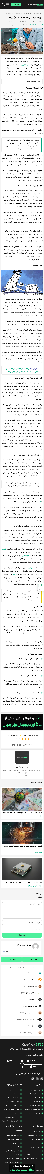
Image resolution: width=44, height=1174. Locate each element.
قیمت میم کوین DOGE (13, 1155)
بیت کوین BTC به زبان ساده (12, 1105)
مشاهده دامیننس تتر (14, 1090)
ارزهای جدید (7, 967)
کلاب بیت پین (36, 1101)
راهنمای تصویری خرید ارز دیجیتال (10, 1113)
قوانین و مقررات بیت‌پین (34, 1113)
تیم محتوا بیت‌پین (17, 25)
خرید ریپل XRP (36, 1143)
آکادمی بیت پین (38, 13)
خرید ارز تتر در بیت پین (34, 1135)
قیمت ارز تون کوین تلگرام (12, 1151)
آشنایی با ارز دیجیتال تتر (13, 1101)
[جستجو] (3, 4)
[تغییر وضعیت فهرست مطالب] (21, 81)
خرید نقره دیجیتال (35, 1147)
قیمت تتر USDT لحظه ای (12, 1135)
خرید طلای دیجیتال (35, 1151)
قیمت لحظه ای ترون (14, 1147)
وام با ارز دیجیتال (36, 1098)
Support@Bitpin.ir (28, 1049)
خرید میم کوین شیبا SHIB (33, 1155)
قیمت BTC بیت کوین (13, 1139)
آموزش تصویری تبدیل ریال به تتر (11, 1117)
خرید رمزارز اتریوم (36, 1139)
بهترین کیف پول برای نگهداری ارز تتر (10, 1121)
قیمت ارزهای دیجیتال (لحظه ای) (32, 1094)
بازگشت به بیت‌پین (15, 4)
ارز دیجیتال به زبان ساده (13, 1094)
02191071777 (14, 1049)
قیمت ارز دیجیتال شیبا (13, 1159)
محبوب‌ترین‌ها (36, 967)
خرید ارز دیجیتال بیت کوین (33, 1131)
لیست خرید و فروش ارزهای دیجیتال (31, 1159)
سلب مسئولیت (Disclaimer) (32, 1109)
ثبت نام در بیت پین (35, 1090)
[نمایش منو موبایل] (7, 4)
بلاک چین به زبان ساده (13, 1098)
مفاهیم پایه (27, 13)
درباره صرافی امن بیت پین (34, 1105)
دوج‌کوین (31, 568)
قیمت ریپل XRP (15, 1143)
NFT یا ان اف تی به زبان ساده (11, 1109)
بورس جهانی (22, 967)
